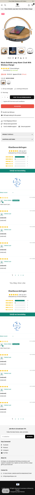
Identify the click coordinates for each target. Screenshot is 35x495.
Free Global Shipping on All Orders (17, 1)
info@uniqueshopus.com (9, 476)
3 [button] (18, 275)
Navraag (5, 92)
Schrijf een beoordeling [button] (17, 171)
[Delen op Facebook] (13, 58)
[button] (32, 5)
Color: (7, 78)
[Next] (31, 29)
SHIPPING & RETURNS (8, 139)
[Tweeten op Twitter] (15, 58)
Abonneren (30, 436)
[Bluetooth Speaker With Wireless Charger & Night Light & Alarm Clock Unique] (12, 51)
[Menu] (1, 5)
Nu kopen (17, 106)
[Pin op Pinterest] (18, 58)
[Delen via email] (26, 58)
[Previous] (3, 29)
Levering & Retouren (22, 88)
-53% (3, 13)
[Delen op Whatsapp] (23, 58)
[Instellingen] (29, 5)
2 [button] (15, 275)
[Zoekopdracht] (5, 5)
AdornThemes (21, 491)
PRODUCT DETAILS (7, 134)
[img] (4, 197)
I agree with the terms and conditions (14, 101)
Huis (2, 9)
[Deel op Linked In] (21, 58)
